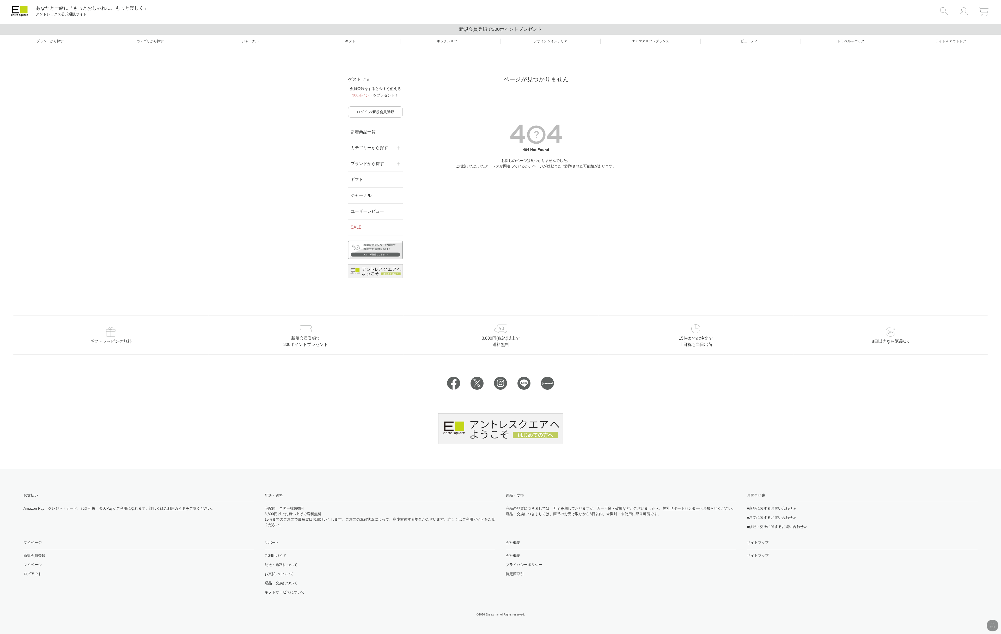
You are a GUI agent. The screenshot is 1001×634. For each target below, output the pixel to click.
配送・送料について (281, 565)
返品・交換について (281, 583)
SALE (356, 227)
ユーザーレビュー (367, 211)
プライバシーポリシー (524, 565)
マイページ (32, 565)
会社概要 (513, 555)
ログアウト (32, 574)
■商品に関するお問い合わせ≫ (771, 508)
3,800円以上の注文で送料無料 (500, 29)
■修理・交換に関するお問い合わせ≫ (777, 527)
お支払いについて (279, 574)
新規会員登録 (34, 555)
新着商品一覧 (363, 132)
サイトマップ (758, 555)
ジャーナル (361, 195)
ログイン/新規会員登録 (375, 112)
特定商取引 (515, 574)
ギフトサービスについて (285, 592)
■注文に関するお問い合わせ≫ (771, 517)
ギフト (357, 179)
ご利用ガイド (175, 508)
